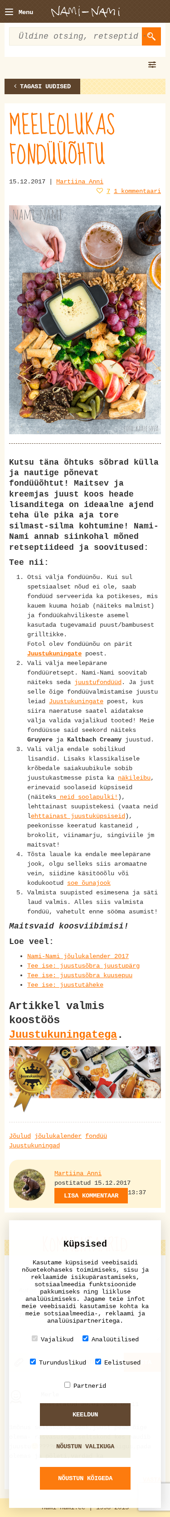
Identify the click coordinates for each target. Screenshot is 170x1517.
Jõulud (20, 1136)
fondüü (96, 1136)
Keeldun (85, 1414)
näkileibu (134, 777)
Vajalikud (57, 1339)
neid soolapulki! (87, 797)
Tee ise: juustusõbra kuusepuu (79, 975)
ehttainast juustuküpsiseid (78, 816)
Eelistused (122, 1362)
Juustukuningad (34, 1145)
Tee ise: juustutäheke (65, 985)
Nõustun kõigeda (85, 1478)
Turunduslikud (62, 1362)
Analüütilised (115, 1339)
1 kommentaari (137, 191)
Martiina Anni (79, 181)
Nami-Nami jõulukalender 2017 (78, 956)
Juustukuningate (54, 653)
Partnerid (89, 1386)
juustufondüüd (97, 682)
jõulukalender (58, 1136)
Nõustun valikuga (85, 1446)
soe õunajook (89, 883)
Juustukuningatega (63, 1035)
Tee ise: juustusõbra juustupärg (83, 965)
